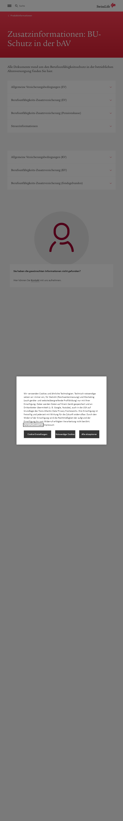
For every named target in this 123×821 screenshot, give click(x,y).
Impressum (49, 424)
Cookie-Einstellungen (37, 434)
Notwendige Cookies (65, 434)
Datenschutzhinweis (33, 424)
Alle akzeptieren (89, 434)
